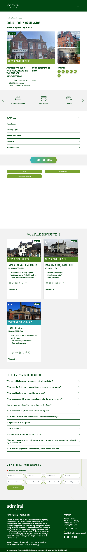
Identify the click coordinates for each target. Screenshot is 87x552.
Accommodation (14, 135)
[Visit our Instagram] (75, 537)
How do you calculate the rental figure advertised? (29, 405)
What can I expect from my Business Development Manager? (33, 416)
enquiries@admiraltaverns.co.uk (75, 533)
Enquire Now (43, 160)
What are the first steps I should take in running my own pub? (34, 387)
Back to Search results (14, 18)
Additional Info (13, 147)
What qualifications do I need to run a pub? (26, 393)
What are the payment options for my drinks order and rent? (34, 448)
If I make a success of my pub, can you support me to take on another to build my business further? (41, 441)
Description (11, 124)
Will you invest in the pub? (18, 422)
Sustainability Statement (15, 545)
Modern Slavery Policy (39, 542)
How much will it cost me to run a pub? (24, 434)
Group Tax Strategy (32, 545)
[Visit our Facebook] (64, 537)
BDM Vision (11, 118)
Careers (15, 542)
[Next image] (39, 250)
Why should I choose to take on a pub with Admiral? (30, 381)
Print (24, 171)
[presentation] (10, 47)
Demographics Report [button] (24, 176)
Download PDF (62, 171)
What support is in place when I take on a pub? (28, 410)
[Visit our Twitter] (68, 537)
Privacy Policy (24, 542)
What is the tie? (14, 428)
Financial (10, 141)
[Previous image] (8, 250)
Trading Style (12, 129)
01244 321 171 (71, 528)
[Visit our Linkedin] (72, 537)
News (9, 542)
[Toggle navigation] (77, 5)
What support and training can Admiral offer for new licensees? (34, 399)
